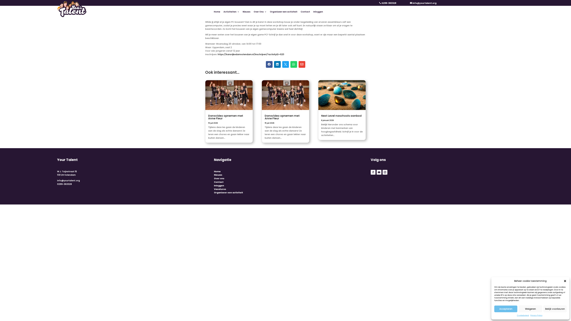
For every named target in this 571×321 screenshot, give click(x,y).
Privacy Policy (536, 315)
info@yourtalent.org (424, 3)
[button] (565, 281)
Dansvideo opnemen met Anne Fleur (225, 117)
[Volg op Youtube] (379, 172)
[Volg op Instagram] (385, 172)
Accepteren (505, 308)
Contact (305, 12)
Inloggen (318, 12)
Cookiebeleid (523, 315)
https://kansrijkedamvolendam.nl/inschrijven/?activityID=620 (251, 54)
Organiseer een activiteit (283, 12)
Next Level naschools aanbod (341, 116)
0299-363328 (389, 3)
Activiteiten (229, 12)
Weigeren (530, 308)
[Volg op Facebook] (373, 172)
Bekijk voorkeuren (555, 308)
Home (217, 12)
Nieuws (246, 12)
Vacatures (220, 189)
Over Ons (259, 12)
